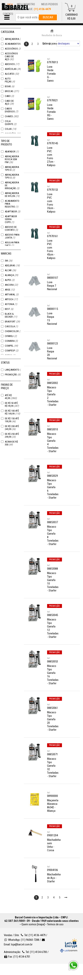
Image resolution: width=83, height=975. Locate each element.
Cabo (9, 96)
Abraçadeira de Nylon (12, 194)
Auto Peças (10, 80)
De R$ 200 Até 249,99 (12, 428)
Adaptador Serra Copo (11, 219)
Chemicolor (14, 331)
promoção (54, 134)
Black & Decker (11, 315)
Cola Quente (10, 123)
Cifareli (11, 336)
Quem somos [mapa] (33, 924)
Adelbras (12, 265)
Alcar (10, 270)
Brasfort (12, 321)
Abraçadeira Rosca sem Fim (12, 159)
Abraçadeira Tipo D (12, 168)
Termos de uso (55, 924)
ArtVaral (12, 294)
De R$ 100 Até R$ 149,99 (12, 412)
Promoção (14, 374)
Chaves (12, 116)
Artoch (11, 299)
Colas (10, 128)
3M (8, 260)
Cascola (11, 326)
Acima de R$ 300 (11, 443)
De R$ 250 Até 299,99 (12, 435)
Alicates (12, 73)
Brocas (12, 91)
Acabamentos (15, 43)
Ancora (11, 284)
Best (9, 309)
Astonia (11, 304)
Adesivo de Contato (11, 228)
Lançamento (14, 369)
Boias (9, 86)
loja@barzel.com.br (21, 944)
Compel (11, 345)
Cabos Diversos (11, 110)
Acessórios (13, 48)
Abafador (12, 151)
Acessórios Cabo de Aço (11, 56)
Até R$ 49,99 (11, 397)
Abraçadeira (14, 39)
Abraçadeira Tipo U (12, 176)
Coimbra (11, 340)
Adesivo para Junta (12, 236)
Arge (10, 289)
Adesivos (12, 64)
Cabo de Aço (9, 102)
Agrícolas (13, 69)
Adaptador (12, 211)
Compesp (11, 350)
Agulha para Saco (12, 244)
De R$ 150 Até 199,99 (12, 420)
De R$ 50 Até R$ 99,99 (12, 404)
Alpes (9, 280)
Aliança (11, 275)
